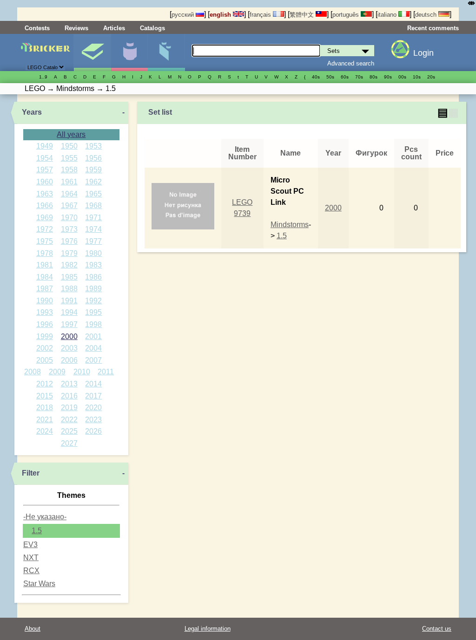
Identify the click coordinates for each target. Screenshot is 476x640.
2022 (69, 420)
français (261, 14)
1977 (93, 241)
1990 (44, 301)
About (32, 628)
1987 (44, 289)
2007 (93, 360)
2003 (69, 348)
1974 (93, 229)
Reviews (76, 28)
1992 (93, 301)
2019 (69, 407)
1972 (44, 229)
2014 (93, 384)
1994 (69, 312)
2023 (93, 420)
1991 (69, 301)
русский (184, 14)
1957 (44, 170)
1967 (69, 205)
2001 (93, 336)
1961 (69, 182)
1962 (93, 182)
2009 (57, 372)
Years (32, 112)
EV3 (30, 545)
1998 (93, 324)
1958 (69, 170)
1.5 (37, 531)
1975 (44, 241)
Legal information (208, 628)
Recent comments (433, 28)
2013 (69, 384)
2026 (93, 431)
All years (71, 134)
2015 (44, 396)
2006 (69, 360)
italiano (387, 14)
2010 (81, 372)
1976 (69, 241)
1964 (69, 194)
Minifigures (129, 52)
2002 (44, 348)
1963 (44, 194)
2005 (44, 360)
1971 (93, 218)
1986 (93, 277)
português (346, 14)
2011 (106, 372)
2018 (44, 407)
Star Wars (39, 584)
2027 (69, 443)
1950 (69, 146)
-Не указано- (44, 517)
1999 (44, 336)
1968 (93, 205)
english (221, 14)
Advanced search (350, 63)
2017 (93, 396)
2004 (93, 348)
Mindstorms (290, 225)
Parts (166, 52)
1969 (44, 218)
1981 (44, 265)
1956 (93, 158)
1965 (93, 194)
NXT (31, 558)
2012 (44, 384)
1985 (69, 277)
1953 (93, 146)
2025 (69, 431)
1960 (44, 182)
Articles (114, 28)
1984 (44, 277)
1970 (69, 218)
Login (423, 53)
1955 (69, 158)
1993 (44, 312)
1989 (93, 289)
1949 (44, 146)
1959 (93, 170)
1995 (93, 312)
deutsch (426, 14)
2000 (69, 336)
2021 (44, 420)
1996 (44, 324)
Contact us (436, 628)
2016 (69, 396)
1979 (69, 253)
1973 (69, 229)
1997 (69, 324)
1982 (69, 265)
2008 (32, 372)
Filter (31, 473)
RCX (31, 571)
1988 (69, 289)
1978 (44, 253)
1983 (93, 265)
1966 (44, 205)
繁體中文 (303, 14)
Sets (92, 52)
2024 (44, 431)
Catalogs (152, 28)
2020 (93, 407)
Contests (37, 28)
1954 (44, 158)
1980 (93, 253)
